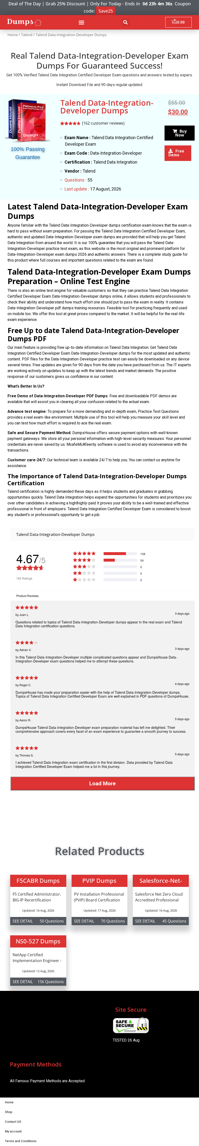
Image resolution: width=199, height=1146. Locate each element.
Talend (26, 34)
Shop (8, 1112)
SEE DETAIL (23, 921)
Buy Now (181, 133)
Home (13, 34)
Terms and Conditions (20, 1141)
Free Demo (176, 153)
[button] (81, 22)
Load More (102, 783)
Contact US (13, 1121)
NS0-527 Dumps (38, 941)
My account (13, 1131)
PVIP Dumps (99, 880)
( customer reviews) (103, 123)
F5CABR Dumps (38, 880)
